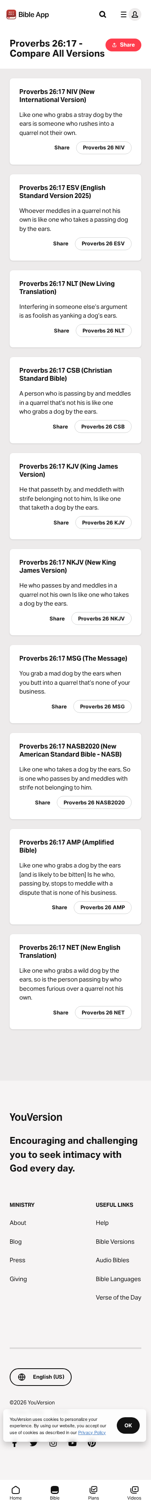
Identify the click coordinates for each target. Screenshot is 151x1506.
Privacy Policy (92, 1432)
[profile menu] (129, 14)
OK (128, 1425)
